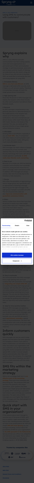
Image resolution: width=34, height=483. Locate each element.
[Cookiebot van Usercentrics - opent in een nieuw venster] (24, 221)
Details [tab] (17, 225)
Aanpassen (16, 261)
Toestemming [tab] (6, 225)
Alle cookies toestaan (17, 255)
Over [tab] (27, 225)
